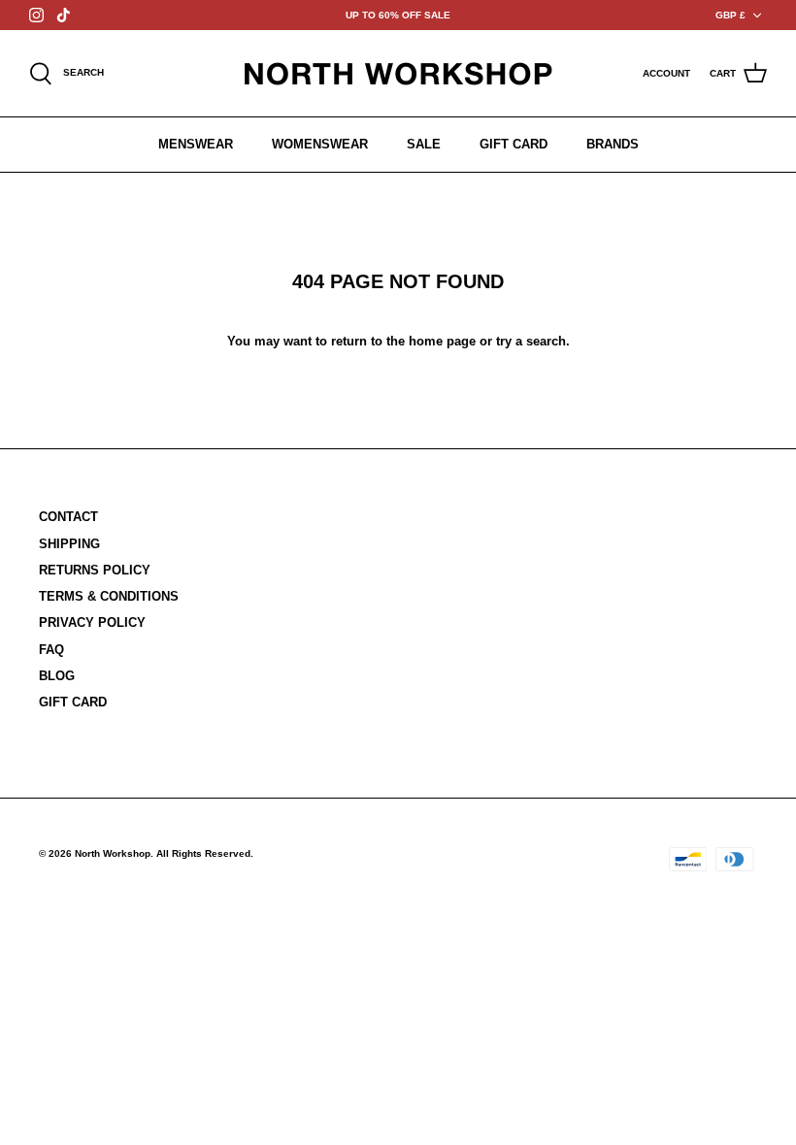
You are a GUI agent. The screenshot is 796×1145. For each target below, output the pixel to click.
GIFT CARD (513, 144)
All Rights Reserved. (204, 853)
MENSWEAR (195, 144)
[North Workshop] (398, 73)
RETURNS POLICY (94, 570)
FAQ (51, 649)
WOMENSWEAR (320, 144)
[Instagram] (36, 15)
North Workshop (112, 853)
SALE (424, 144)
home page (442, 341)
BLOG (57, 676)
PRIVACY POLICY (92, 622)
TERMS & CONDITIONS (109, 596)
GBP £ (730, 15)
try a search (531, 341)
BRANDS (612, 144)
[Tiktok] (63, 15)
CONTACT (68, 516)
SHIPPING (69, 544)
